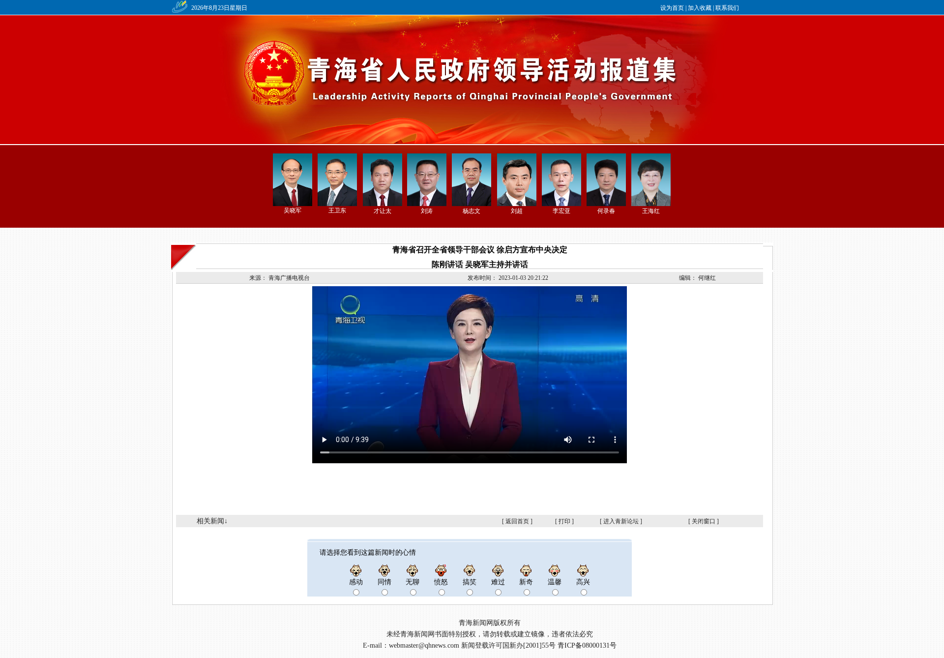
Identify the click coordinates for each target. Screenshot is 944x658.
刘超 (517, 211)
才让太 (382, 211)
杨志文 (471, 211)
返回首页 (517, 521)
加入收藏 (699, 7)
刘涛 (427, 211)
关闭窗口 (703, 521)
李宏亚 (561, 211)
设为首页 (672, 7)
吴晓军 (292, 210)
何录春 (606, 211)
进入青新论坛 (621, 521)
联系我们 (727, 7)
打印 (564, 521)
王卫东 (337, 210)
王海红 (651, 211)
